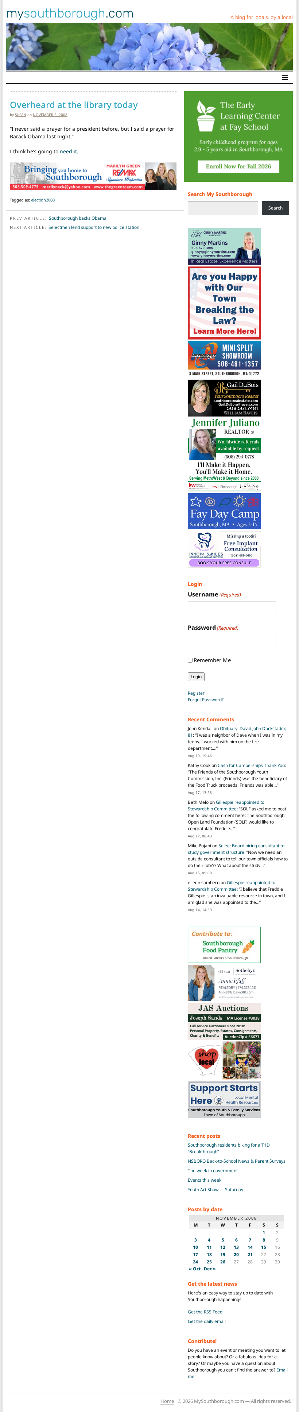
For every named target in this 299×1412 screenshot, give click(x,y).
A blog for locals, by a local (261, 17)
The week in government (213, 1170)
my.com (70, 13)
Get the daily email (207, 1321)
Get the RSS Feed (205, 1312)
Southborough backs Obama (77, 218)
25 (209, 1262)
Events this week (204, 1180)
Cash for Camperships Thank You (251, 765)
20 (236, 1254)
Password (213, 627)
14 (250, 1247)
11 (209, 1247)
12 (222, 1247)
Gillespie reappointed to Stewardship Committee (226, 805)
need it (68, 151)
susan (20, 114)
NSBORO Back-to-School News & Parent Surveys (237, 1161)
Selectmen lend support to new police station (93, 227)
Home (167, 1401)
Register (196, 693)
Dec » (210, 1269)
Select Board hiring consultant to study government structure (236, 849)
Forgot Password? (206, 700)
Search (275, 208)
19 (222, 1254)
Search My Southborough (220, 194)
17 (195, 1254)
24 (195, 1262)
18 (209, 1254)
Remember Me (212, 660)
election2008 (43, 200)
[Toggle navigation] (285, 77)
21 (250, 1254)
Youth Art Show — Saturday (215, 1189)
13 (236, 1247)
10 (195, 1247)
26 (222, 1262)
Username (214, 594)
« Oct (195, 1269)
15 (263, 1247)
